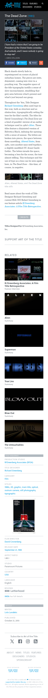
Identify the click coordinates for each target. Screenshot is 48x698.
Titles (25, 3)
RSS (35, 641)
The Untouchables (14, 444)
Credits (24, 217)
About (10, 652)
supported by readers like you (16, 682)
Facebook (20, 641)
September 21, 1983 (13, 549)
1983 (31, 16)
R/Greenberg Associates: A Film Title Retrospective (21, 284)
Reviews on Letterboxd (14, 591)
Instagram (28, 641)
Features (33, 3)
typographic (10, 493)
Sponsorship (24, 660)
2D (12, 487)
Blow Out (9, 413)
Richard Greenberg (14, 106)
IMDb (7, 596)
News (18, 652)
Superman (10, 349)
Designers (27, 7)
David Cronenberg (13, 541)
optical (35, 487)
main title (26, 487)
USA (7, 574)
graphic (17, 487)
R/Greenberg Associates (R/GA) (19, 462)
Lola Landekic (11, 612)
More (41, 63)
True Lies (9, 381)
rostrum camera (12, 490)
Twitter (12, 641)
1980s (7, 487)
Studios (37, 7)
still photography (27, 490)
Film (7, 478)
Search (42, 3)
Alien (7, 317)
